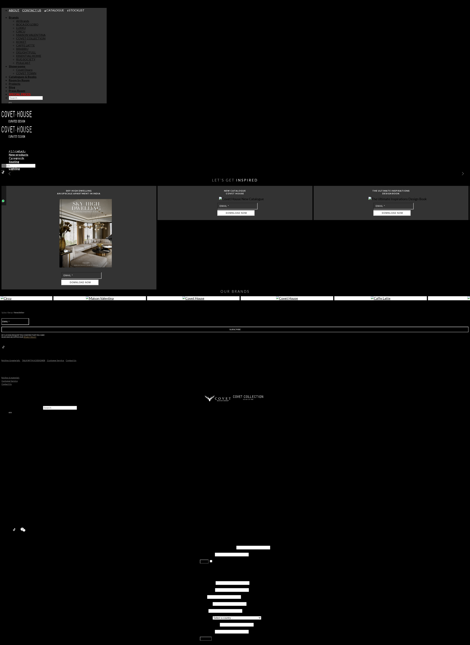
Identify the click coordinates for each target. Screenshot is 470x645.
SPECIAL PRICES (20, 94)
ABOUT (14, 10)
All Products (17, 415)
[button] (461, 173)
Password (207, 554)
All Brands (22, 21)
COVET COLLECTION (31, 38)
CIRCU (20, 31)
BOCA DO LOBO (27, 24)
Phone (204, 610)
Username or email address (218, 547)
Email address (209, 624)
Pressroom (16, 516)
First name (207, 582)
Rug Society (23, 485)
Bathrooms (23, 436)
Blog (12, 87)
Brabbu (21, 474)
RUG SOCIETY (25, 59)
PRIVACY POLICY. (30, 337)
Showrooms (17, 66)
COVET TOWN (26, 73)
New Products (18, 443)
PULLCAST (23, 62)
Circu (19, 457)
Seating (21, 422)
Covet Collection (26, 464)
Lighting (21, 429)
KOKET (21, 42)
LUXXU (21, 28)
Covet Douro (24, 69)
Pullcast (21, 488)
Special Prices (18, 519)
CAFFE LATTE (25, 45)
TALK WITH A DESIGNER (33, 360)
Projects (14, 83)
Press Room (17, 90)
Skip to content (11, 3)
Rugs (19, 439)
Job (203, 596)
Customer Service (55, 360)
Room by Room (19, 80)
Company (206, 603)
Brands (14, 17)
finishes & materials (10, 360)
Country (206, 617)
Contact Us (71, 360)
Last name (207, 589)
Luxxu (20, 453)
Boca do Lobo (25, 450)
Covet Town (23, 498)
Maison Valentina (27, 460)
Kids (19, 432)
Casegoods (23, 418)
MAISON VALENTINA (31, 35)
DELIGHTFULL (26, 52)
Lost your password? (213, 568)
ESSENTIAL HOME (28, 55)
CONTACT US (31, 10)
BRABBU (22, 49)
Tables (20, 425)
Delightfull (23, 478)
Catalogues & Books (23, 76)
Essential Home (26, 481)
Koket (20, 467)
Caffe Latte (23, 471)
